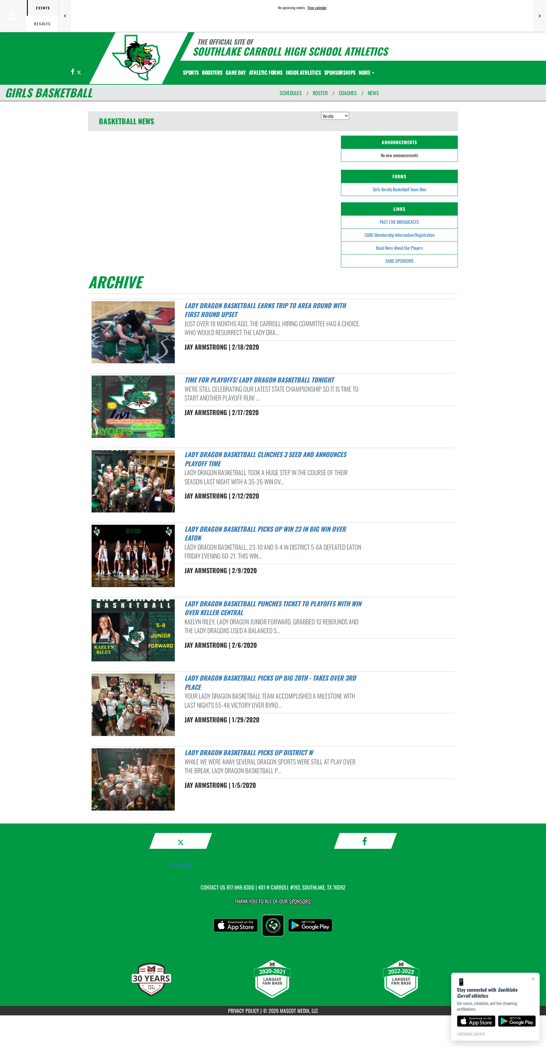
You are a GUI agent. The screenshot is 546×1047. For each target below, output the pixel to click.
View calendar (317, 7)
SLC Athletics (180, 864)
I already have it (471, 1033)
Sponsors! (300, 901)
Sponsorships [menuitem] (340, 72)
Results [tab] (42, 23)
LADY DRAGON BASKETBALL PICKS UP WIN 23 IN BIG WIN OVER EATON (265, 533)
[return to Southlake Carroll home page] (136, 57)
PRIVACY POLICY (243, 1010)
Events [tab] (43, 7)
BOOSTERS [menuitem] (212, 72)
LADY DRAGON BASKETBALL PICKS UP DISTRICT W (249, 752)
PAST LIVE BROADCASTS (399, 221)
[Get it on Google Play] (517, 1021)
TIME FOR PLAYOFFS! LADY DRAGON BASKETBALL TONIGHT (259, 379)
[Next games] (539, 16)
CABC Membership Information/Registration (399, 234)
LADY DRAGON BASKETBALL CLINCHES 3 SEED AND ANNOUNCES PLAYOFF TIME (265, 459)
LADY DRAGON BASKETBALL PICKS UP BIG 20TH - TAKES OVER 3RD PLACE (270, 682)
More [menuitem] (365, 72)
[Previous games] (64, 16)
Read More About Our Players (399, 247)
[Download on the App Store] (476, 1021)
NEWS (373, 93)
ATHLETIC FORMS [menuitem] (265, 72)
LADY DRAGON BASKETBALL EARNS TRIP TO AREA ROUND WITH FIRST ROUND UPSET (265, 310)
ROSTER (320, 93)
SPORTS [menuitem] (191, 72)
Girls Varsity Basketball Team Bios (399, 189)
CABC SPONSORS (399, 260)
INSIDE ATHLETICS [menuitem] (303, 72)
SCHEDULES (291, 93)
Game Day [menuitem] (236, 72)
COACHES (348, 93)
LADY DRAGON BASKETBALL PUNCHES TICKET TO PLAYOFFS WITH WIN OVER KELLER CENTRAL (273, 608)
